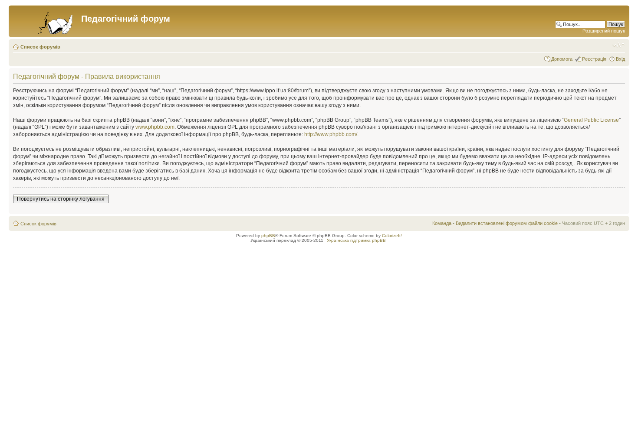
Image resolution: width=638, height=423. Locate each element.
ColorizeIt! (392, 235)
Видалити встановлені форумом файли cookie (507, 223)
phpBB (268, 235)
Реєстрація (594, 59)
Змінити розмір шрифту (618, 45)
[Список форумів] (46, 21)
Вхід (620, 59)
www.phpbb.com (154, 127)
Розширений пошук (603, 30)
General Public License (591, 120)
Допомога (561, 59)
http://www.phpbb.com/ (330, 134)
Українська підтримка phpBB (356, 240)
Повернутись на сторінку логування (61, 199)
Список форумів (40, 46)
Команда (441, 223)
